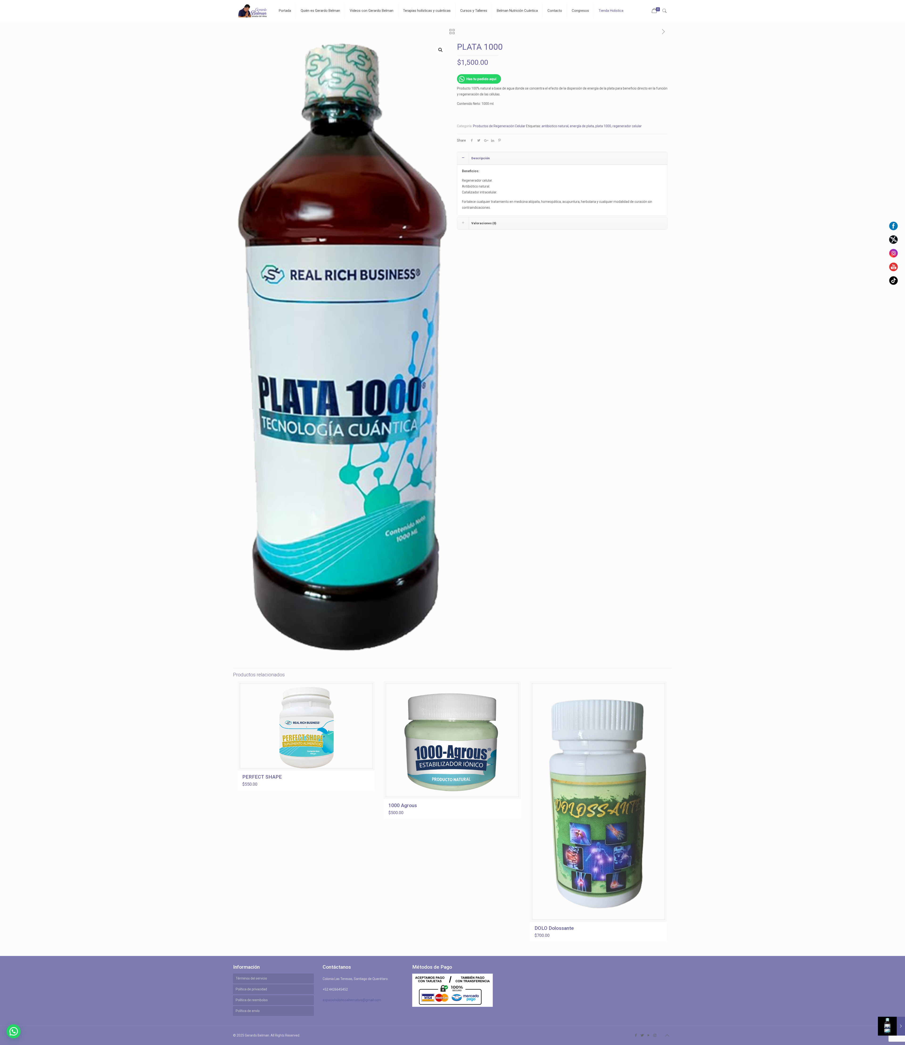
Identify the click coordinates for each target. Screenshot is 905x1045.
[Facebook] (635, 1035)
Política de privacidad (251, 989)
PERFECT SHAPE (262, 777)
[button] (440, 50)
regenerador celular (627, 126)
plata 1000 (603, 126)
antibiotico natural (555, 126)
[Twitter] (642, 1035)
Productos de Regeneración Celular (499, 126)
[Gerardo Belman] (252, 10)
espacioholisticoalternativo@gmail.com (352, 1000)
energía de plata (582, 126)
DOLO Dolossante (554, 928)
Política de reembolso (252, 1000)
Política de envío (248, 1011)
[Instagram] (654, 1035)
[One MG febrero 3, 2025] (891, 1026)
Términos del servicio (251, 978)
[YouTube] (648, 1035)
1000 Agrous (402, 805)
